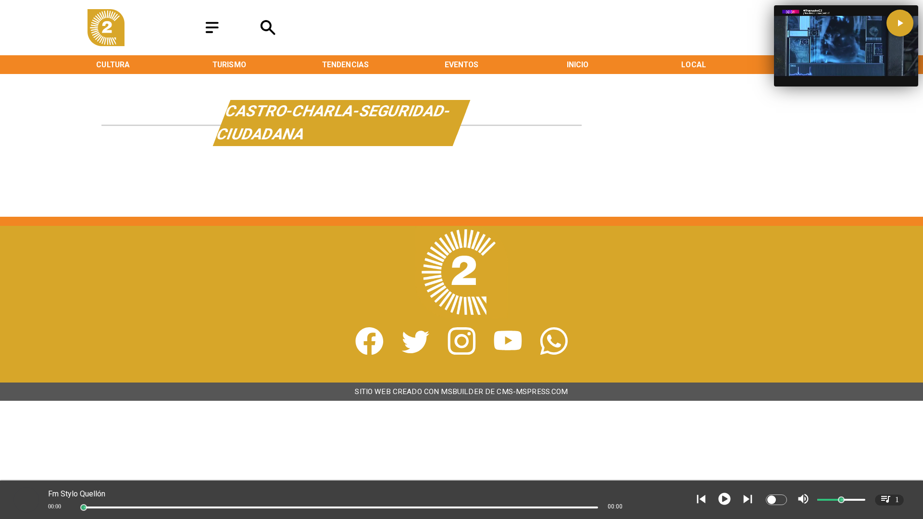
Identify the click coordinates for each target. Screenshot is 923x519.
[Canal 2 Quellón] (212, 34)
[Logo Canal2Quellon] (106, 43)
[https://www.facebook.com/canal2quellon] (369, 351)
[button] (899, 23)
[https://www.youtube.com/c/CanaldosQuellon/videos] (507, 351)
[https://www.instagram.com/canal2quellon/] (461, 351)
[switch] (776, 499)
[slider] (83, 507)
